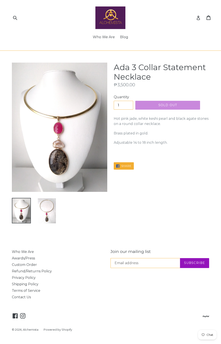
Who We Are (104, 37)
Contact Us (21, 297)
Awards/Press (23, 258)
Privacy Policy (24, 278)
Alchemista (30, 329)
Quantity (121, 97)
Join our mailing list (130, 251)
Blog (124, 37)
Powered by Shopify (58, 329)
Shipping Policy (25, 284)
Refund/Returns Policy (32, 271)
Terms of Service (26, 291)
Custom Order (24, 265)
